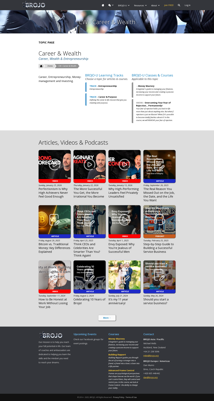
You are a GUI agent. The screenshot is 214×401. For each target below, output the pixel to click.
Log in (187, 5)
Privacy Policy (118, 397)
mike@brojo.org (151, 355)
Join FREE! (169, 5)
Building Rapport (117, 354)
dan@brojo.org (150, 377)
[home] (33, 5)
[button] (111, 5)
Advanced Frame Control (121, 370)
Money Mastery (116, 338)
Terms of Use (131, 397)
